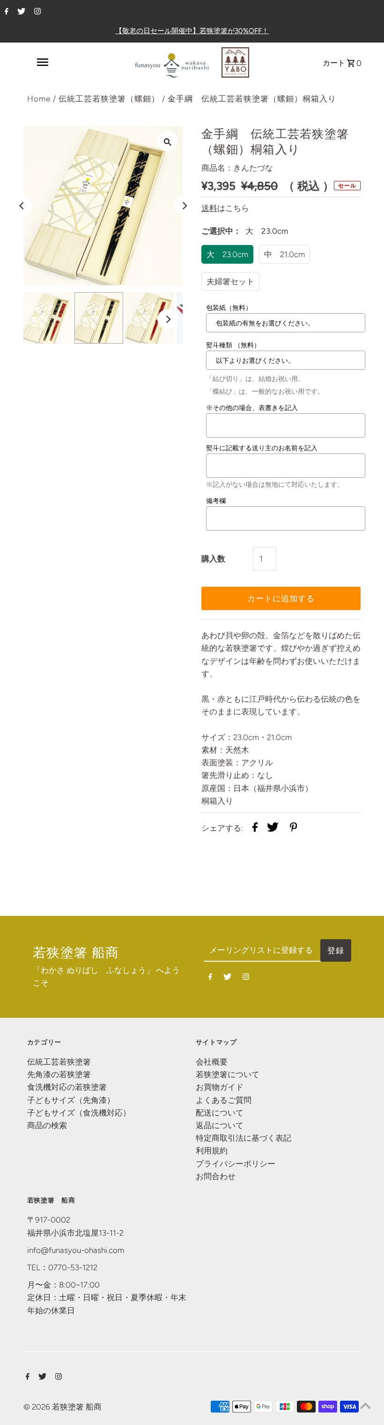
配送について (220, 1112)
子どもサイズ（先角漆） (71, 1100)
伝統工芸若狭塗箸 (59, 1061)
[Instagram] (36, 12)
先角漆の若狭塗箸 (59, 1074)
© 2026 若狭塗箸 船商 (62, 1406)
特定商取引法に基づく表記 (243, 1138)
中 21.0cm (284, 254)
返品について (220, 1125)
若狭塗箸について (227, 1074)
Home (39, 98)
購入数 (213, 558)
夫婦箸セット (230, 281)
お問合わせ (216, 1176)
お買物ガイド (220, 1087)
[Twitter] (20, 12)
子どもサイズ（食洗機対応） (79, 1112)
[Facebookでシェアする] (255, 828)
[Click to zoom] (167, 141)
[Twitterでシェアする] (273, 828)
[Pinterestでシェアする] (293, 828)
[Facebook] (5, 12)
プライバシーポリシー (235, 1163)
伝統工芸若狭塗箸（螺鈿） (109, 98)
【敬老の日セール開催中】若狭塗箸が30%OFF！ (192, 31)
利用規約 (212, 1150)
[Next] (184, 205)
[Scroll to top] (365, 1406)
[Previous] (22, 205)
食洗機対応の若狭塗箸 (67, 1087)
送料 (209, 208)
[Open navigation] (42, 62)
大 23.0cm (227, 254)
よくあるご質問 (223, 1100)
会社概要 (212, 1061)
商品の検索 (47, 1125)
